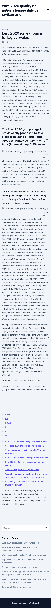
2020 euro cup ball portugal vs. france (22, 469)
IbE (6, 436)
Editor (5, 42)
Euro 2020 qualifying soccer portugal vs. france (26, 458)
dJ (6, 431)
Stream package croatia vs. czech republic (21, 567)
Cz (6, 418)
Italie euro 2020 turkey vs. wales (16, 587)
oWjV (7, 414)
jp (6, 427)
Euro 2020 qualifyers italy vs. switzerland (20, 543)
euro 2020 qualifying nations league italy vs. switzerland (20, 10)
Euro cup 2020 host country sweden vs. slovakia (27, 441)
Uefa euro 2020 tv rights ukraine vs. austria (24, 446)
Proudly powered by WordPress (25, 603)
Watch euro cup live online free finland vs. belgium (24, 555)
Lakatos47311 (8, 29)
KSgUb (8, 423)
